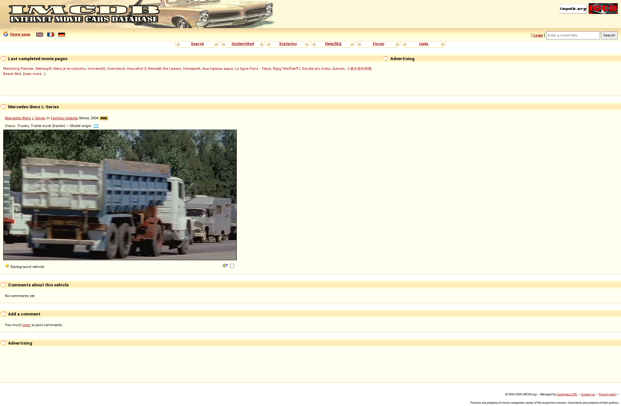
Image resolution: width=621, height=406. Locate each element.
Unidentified (243, 43)
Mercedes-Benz (18, 118)
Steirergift (43, 68)
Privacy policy (607, 394)
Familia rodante (64, 118)
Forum (378, 43)
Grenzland (116, 68)
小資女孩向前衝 (359, 68)
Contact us (588, 394)
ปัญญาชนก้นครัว (286, 68)
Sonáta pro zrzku (316, 68)
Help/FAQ (333, 43)
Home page (20, 34)
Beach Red (12, 73)
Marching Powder (18, 68)
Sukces (338, 68)
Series (40, 118)
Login (538, 35)
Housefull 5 (136, 68)
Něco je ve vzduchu (69, 68)
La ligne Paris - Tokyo (253, 68)
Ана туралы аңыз (217, 68)
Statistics (288, 43)
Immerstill (96, 68)
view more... (34, 73)
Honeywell (191, 68)
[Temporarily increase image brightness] (226, 265)
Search (197, 43)
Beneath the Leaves (164, 68)
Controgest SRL (567, 394)
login (26, 325)
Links (423, 43)
